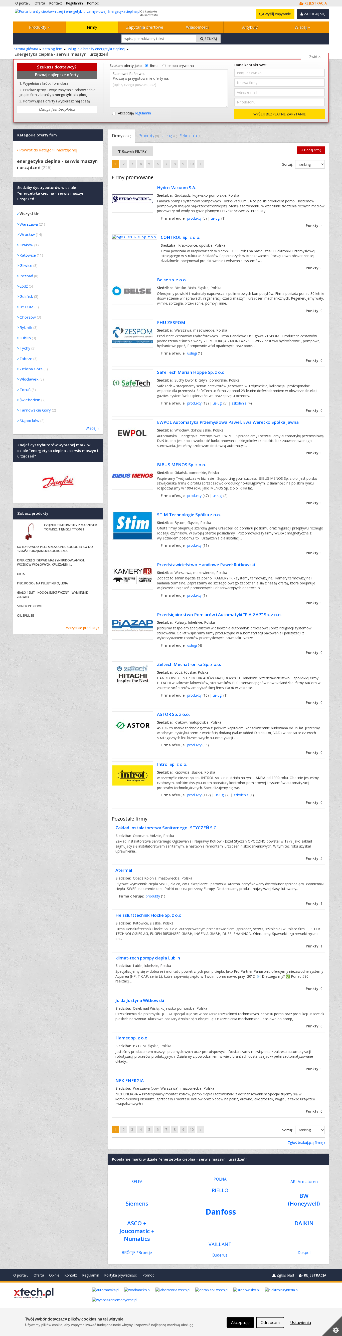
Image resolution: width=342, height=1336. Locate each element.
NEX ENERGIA (129, 1080)
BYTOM (27, 306)
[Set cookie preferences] (332, 1326)
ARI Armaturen (304, 1181)
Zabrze (26, 358)
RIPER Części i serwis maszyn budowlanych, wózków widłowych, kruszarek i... (51, 562)
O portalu (21, 1275)
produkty (194, 218)
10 (192, 163)
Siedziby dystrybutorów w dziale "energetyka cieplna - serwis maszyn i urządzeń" (51, 193)
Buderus (220, 1255)
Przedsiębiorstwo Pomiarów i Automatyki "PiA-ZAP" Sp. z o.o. (219, 614)
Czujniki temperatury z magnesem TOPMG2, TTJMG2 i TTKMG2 (70, 527)
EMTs (21, 574)
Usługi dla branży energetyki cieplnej (96, 48)
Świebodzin (30, 399)
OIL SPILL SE (25, 615)
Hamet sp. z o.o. (131, 1038)
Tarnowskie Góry (35, 410)
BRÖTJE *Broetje (137, 1252)
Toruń (25, 389)
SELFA (136, 1181)
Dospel (304, 1252)
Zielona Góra (31, 368)
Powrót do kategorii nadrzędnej (48, 149)
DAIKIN (304, 1223)
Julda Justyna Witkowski (139, 1000)
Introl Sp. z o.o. (172, 764)
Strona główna (26, 48)
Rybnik (26, 327)
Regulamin (90, 1275)
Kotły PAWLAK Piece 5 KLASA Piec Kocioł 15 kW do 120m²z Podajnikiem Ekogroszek (55, 549)
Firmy (92, 27)
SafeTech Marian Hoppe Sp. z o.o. (191, 372)
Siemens (137, 1203)
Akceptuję (134, 113)
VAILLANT (220, 1244)
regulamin (143, 113)
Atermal (123, 870)
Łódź (24, 286)
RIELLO (220, 1190)
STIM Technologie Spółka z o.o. (189, 514)
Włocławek (29, 379)
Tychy (25, 348)
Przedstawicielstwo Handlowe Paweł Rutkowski (206, 564)
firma (154, 65)
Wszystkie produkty (81, 627)
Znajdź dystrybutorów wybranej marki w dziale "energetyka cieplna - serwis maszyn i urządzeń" (57, 451)
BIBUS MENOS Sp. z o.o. (181, 464)
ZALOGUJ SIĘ (314, 13)
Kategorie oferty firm (37, 134)
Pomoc (148, 1275)
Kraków (26, 244)
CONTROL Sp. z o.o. (180, 237)
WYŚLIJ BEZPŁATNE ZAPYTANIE (279, 114)
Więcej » (92, 428)
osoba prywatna (180, 65)
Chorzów (28, 317)
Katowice (28, 255)
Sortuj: (288, 164)
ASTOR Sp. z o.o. (173, 714)
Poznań (26, 275)
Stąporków (29, 420)
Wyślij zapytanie (277, 13)
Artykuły (250, 27)
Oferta (39, 1275)
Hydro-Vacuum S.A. (176, 187)
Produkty (38, 27)
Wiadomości (197, 27)
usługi (215, 218)
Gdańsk (26, 296)
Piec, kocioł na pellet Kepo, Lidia (42, 583)
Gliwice (26, 265)
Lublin (25, 337)
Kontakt (70, 1275)
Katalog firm (52, 48)
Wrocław (27, 234)
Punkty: (314, 225)
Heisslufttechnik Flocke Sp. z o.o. (149, 915)
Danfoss (221, 1211)
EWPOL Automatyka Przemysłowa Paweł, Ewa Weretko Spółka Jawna (228, 422)
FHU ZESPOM (171, 322)
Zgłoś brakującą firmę (305, 1142)
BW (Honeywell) (304, 1199)
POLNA (220, 1179)
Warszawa (29, 224)
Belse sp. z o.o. (172, 280)
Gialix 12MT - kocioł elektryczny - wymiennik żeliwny (52, 594)
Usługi (169, 135)
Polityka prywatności (120, 1275)
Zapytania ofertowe (144, 27)
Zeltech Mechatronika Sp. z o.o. (189, 664)
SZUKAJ (210, 38)
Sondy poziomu (29, 606)
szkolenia (239, 403)
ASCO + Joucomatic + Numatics (136, 1231)
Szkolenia (190, 135)
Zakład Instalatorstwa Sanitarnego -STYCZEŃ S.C (165, 828)
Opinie (54, 1275)
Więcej (301, 27)
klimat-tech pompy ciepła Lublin (147, 958)
